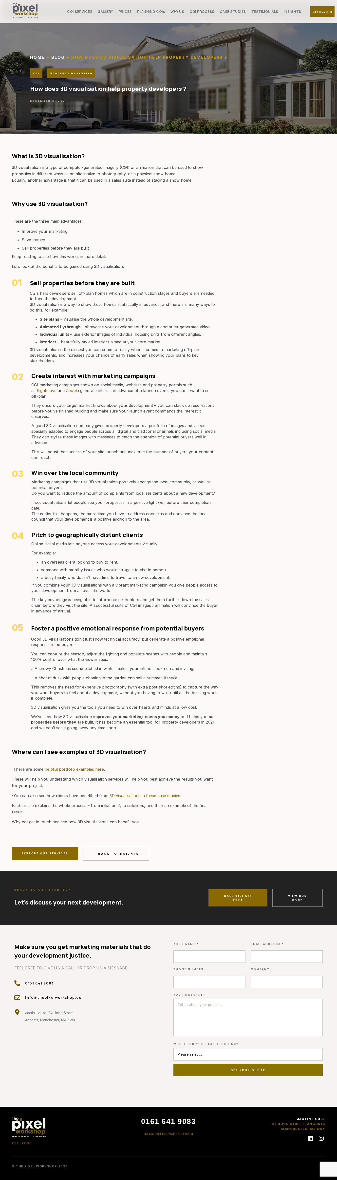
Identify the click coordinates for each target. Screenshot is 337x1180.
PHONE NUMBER (188, 969)
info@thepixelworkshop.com (55, 997)
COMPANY (260, 969)
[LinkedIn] (310, 1138)
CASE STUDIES (233, 11)
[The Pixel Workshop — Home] (29, 1127)
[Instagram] (321, 1138)
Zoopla (72, 390)
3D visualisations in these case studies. (145, 795)
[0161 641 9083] (17, 983)
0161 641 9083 (39, 983)
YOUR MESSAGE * (189, 994)
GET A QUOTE (322, 11)
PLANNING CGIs (151, 11)
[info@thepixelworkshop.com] (17, 998)
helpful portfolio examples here (74, 769)
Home (37, 57)
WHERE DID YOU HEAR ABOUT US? (206, 1044)
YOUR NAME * (186, 944)
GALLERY (105, 11)
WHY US (177, 11)
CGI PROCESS (201, 11)
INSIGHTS (292, 11)
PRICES (125, 11)
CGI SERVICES (79, 11)
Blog (58, 57)
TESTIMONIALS (264, 11)
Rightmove (46, 390)
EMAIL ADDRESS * (267, 944)
